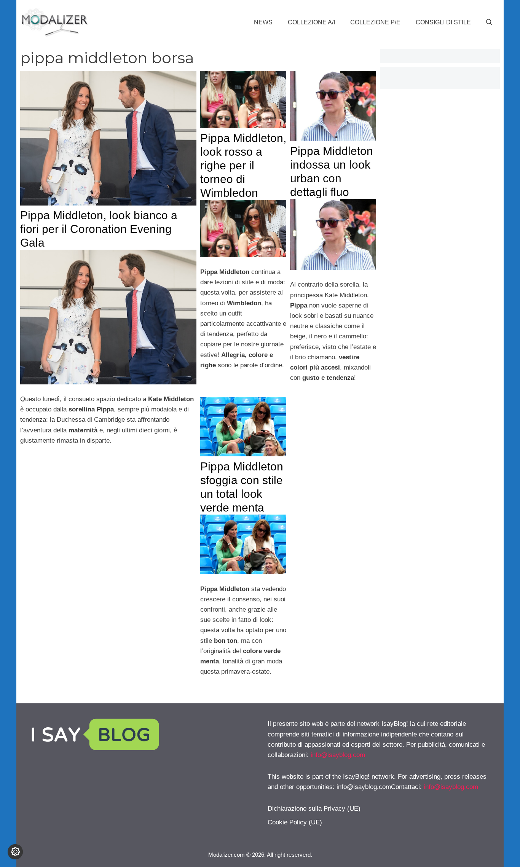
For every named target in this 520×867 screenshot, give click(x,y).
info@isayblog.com (338, 755)
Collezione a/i (311, 22)
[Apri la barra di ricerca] (489, 22)
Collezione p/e (375, 22)
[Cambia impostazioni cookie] (15, 851)
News (263, 22)
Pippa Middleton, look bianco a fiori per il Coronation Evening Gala (98, 229)
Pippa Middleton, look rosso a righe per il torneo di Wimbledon (243, 165)
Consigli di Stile (443, 22)
